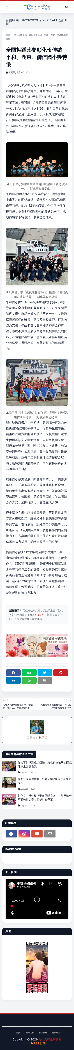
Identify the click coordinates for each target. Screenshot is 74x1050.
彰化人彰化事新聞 (49, 1039)
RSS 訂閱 (39, 1043)
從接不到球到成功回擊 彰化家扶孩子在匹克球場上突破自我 (45, 764)
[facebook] (11, 833)
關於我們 (30, 1032)
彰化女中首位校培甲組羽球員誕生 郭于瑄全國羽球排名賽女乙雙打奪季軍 (45, 797)
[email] (50, 833)
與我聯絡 (43, 1032)
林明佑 (42, 737)
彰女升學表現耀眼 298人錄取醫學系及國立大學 (44, 781)
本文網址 (39, 614)
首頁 (8, 35)
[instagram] (24, 833)
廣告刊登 (56, 1032)
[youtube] (37, 833)
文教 (14, 35)
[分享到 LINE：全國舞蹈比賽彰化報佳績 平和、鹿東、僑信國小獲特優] (29, 672)
